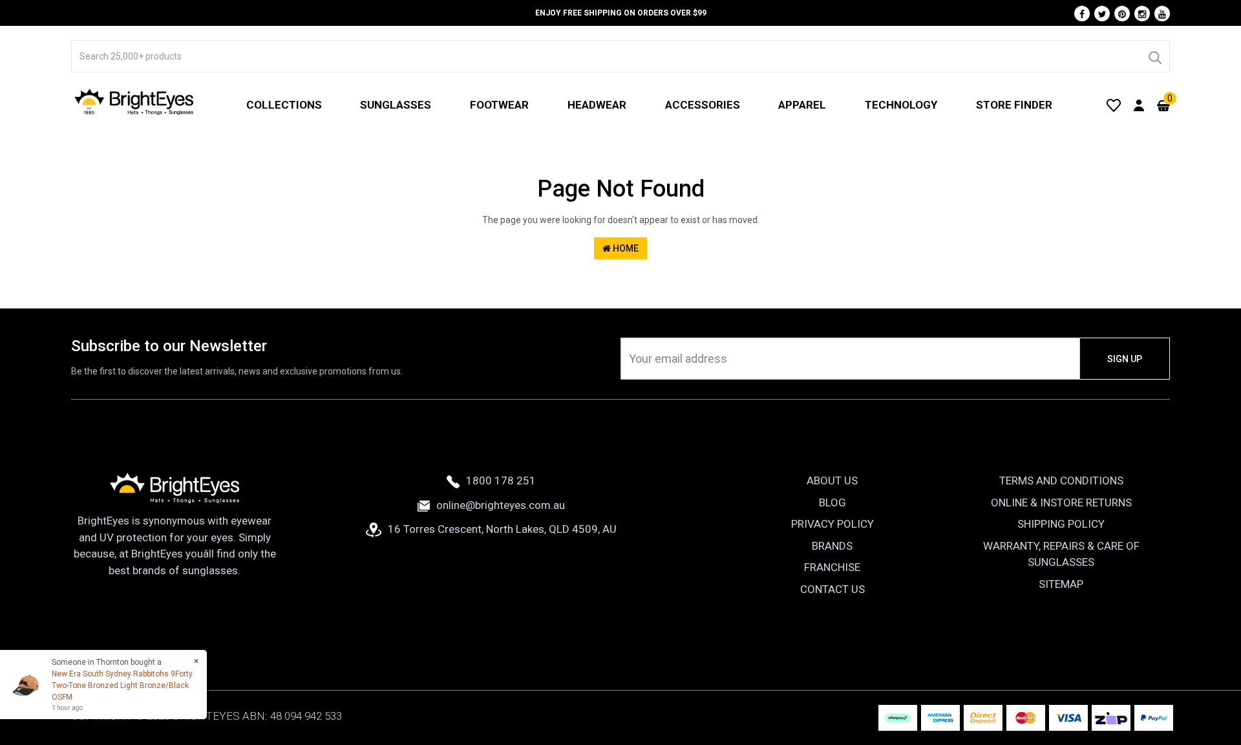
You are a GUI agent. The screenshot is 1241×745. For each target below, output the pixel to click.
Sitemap (1061, 584)
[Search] (1154, 56)
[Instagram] (1142, 13)
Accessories (702, 104)
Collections (284, 104)
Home (625, 248)
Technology (901, 104)
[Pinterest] (1122, 13)
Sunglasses (395, 104)
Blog (832, 502)
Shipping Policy (1061, 523)
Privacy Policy (832, 523)
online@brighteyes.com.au (500, 505)
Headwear (596, 104)
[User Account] (1139, 105)
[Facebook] (1082, 13)
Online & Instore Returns (1061, 502)
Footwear (499, 104)
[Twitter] (1102, 13)
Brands (832, 545)
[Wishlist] (1114, 105)
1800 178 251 (501, 480)
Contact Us (832, 589)
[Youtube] (1162, 13)
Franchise (832, 567)
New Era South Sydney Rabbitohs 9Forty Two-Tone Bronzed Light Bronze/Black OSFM (122, 685)
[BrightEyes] (134, 101)
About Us (832, 480)
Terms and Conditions (1061, 480)
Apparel (802, 104)
